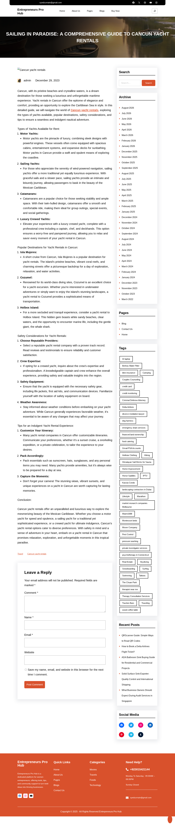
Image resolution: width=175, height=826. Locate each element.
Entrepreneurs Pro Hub (33, 763)
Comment (31, 592)
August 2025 (128, 173)
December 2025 (129, 151)
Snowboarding (128, 569)
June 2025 (127, 184)
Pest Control (127, 534)
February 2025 (129, 206)
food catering (128, 441)
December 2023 (129, 283)
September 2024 (130, 233)
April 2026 (127, 130)
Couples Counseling (131, 379)
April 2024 (127, 261)
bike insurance (128, 373)
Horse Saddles (128, 476)
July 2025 (126, 179)
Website (29, 652)
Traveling (146, 603)
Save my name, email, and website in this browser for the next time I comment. (65, 672)
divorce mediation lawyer (133, 414)
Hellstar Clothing (129, 455)
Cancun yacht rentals (84, 110)
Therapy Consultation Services (136, 596)
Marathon (141, 496)
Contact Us (127, 329)
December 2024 (129, 217)
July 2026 (126, 113)
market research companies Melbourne (134, 505)
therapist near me (130, 589)
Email (28, 634)
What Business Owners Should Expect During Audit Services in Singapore (137, 695)
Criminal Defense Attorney (134, 400)
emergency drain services (133, 428)
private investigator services (134, 548)
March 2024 (127, 266)
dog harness (127, 421)
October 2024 (128, 228)
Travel (20, 554)
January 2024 (128, 277)
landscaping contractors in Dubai (136, 489)
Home (125, 334)
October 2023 (128, 294)
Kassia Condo (128, 483)
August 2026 (128, 108)
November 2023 (129, 288)
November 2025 (129, 157)
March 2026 (127, 135)
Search (148, 83)
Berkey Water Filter (130, 366)
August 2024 (128, 239)
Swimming (127, 575)
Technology (95, 785)
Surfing (145, 569)
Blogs (56, 785)
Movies (93, 769)
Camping (147, 373)
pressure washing (130, 541)
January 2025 (128, 212)
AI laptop (126, 359)
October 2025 (128, 162)
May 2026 (126, 124)
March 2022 (127, 299)
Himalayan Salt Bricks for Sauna (136, 462)
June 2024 (127, 250)
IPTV (145, 476)
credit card (127, 386)
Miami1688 (127, 514)
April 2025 (127, 195)
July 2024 (126, 244)
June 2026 (127, 119)
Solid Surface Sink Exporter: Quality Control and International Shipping (137, 679)
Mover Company (129, 527)
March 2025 (127, 201)
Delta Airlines (128, 407)
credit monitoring (129, 393)
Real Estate (127, 562)
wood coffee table (130, 610)
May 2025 (126, 190)
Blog (124, 323)
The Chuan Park (129, 582)
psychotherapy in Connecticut (135, 555)
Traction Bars (128, 603)
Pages (57, 780)
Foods (93, 780)
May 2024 (126, 255)
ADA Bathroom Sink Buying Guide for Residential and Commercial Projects (138, 662)
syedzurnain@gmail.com (51, 2)
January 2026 (128, 146)
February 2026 (129, 140)
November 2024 (129, 223)
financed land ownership (133, 434)
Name (28, 617)
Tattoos (142, 575)
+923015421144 (140, 769)
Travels (93, 775)
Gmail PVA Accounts (131, 448)
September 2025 (130, 168)
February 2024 (129, 272)
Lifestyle (126, 496)
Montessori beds (129, 520)
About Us (58, 775)
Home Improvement (131, 469)
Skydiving (144, 562)
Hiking (147, 455)
